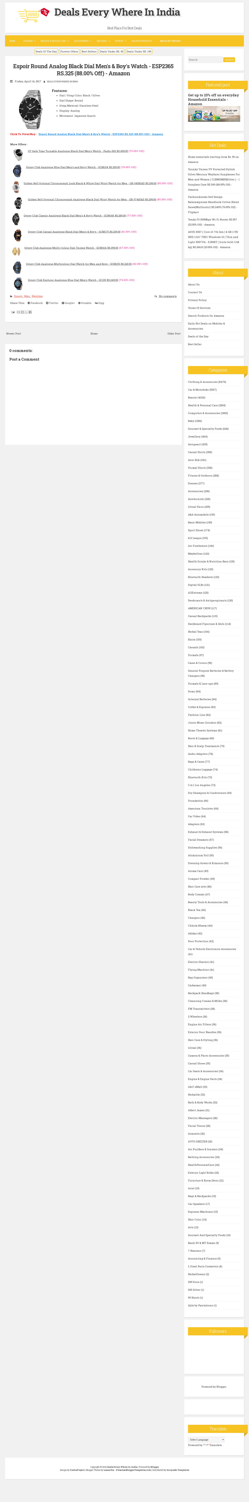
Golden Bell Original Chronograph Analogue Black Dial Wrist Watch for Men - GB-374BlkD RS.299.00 (92, 199)
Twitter (53, 303)
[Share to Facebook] (30, 312)
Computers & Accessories (204, 413)
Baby (191, 421)
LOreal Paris (196, 506)
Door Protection (198, 941)
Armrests (194, 1133)
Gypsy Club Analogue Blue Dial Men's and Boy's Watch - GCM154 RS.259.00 (73, 167)
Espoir (18, 296)
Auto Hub (194, 460)
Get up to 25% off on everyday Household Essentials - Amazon (213, 99)
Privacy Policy (197, 300)
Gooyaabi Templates (178, 1470)
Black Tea (194, 910)
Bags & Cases (196, 761)
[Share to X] (26, 312)
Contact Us (195, 292)
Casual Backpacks (200, 616)
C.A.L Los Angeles (199, 785)
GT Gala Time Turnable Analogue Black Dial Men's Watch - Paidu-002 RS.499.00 (78, 151)
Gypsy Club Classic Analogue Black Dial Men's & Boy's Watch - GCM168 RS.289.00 (75, 215)
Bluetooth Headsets (201, 577)
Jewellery (194, 436)
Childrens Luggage (200, 769)
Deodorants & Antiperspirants (207, 600)
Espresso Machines (201, 1211)
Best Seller (195, 344)
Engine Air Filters (200, 1024)
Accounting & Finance (202, 1258)
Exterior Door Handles (202, 1032)
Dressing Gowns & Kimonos (206, 863)
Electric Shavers (199, 962)
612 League (195, 538)
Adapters (194, 824)
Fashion (28, 41)
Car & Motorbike (198, 389)
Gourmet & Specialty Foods (205, 428)
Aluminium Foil (198, 855)
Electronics (81, 41)
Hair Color (195, 1219)
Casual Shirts (197, 452)
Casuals (193, 647)
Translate (215, 1445)
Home (12, 41)
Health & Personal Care (203, 405)
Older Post (174, 333)
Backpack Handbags (201, 993)
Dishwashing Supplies (203, 847)
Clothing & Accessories (203, 382)
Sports (119, 41)
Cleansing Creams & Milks (205, 1001)
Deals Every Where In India (117, 11)
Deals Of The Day (46, 51)
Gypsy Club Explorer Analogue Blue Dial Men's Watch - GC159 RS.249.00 (73, 280)
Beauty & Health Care (53, 41)
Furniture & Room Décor (203, 1180)
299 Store (194, 1282)
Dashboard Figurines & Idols (206, 624)
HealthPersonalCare (201, 1165)
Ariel (191, 1188)
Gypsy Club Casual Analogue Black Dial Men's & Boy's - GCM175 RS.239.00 (74, 231)
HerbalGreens (197, 1274)
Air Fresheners (198, 545)
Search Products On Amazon (206, 315)
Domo (192, 691)
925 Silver (194, 1289)
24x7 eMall (195, 1086)
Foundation (196, 800)
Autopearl (194, 444)
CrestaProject (77, 1470)
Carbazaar (195, 985)
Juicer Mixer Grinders (202, 722)
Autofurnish (196, 499)
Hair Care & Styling (200, 1040)
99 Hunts (194, 1297)
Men (27, 296)
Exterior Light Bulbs (201, 1172)
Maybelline (195, 553)
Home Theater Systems (203, 730)
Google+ (69, 303)
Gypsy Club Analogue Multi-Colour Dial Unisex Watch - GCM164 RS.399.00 (71, 247)
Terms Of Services (199, 308)
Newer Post (13, 333)
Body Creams (196, 894)
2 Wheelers (195, 1016)
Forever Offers (69, 51)
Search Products (141, 41)
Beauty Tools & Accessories (205, 902)
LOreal (192, 1047)
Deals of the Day (198, 336)
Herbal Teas (196, 631)
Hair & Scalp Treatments (204, 746)
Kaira (192, 639)
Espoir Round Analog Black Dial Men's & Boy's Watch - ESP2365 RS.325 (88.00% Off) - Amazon (93, 69)
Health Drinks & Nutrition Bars (208, 561)
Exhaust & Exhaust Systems (206, 832)
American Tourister (201, 808)
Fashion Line (197, 714)
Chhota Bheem (198, 925)
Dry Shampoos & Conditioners (207, 793)
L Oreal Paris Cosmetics (203, 1266)
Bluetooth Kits (198, 777)
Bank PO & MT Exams (202, 1243)
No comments (167, 296)
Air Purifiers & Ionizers (203, 1149)
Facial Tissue (197, 1125)
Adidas (193, 933)
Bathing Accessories (201, 1157)
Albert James (196, 1110)
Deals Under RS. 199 (139, 51)
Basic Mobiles (197, 522)
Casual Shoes (197, 1063)
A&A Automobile (198, 514)
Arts (191, 1227)
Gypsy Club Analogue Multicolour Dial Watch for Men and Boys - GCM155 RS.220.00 (79, 264)
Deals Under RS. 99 (111, 51)
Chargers (194, 917)
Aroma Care (196, 871)
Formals (193, 655)
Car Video (194, 816)
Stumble (85, 303)
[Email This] (18, 312)
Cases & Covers (198, 663)
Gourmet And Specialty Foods (207, 1235)
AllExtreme (195, 592)
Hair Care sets (197, 886)
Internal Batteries (200, 699)
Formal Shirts (197, 467)
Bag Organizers (198, 977)
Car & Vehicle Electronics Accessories (212, 949)
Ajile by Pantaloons (201, 1305)
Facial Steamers (198, 839)
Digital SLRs (196, 584)
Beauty (193, 397)
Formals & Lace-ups (201, 683)
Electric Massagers (200, 1118)
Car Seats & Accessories (203, 1071)
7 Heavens (195, 1250)
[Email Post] (12, 311)
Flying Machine (199, 969)
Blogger (221, 1386)
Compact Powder (199, 878)
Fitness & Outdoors (200, 475)
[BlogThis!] (22, 312)
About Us (194, 284)
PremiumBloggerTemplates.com (133, 1470)
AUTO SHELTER (198, 1141)
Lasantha (109, 1470)
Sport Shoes (196, 530)
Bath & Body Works (200, 1102)
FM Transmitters (199, 1008)
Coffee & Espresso (199, 707)
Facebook (36, 303)
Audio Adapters (198, 753)
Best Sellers (89, 51)
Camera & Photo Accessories (206, 1055)
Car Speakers (196, 1204)
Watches (102, 41)
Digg (101, 303)
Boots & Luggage (199, 738)
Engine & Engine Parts (202, 1079)
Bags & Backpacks (200, 1196)
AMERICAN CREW (199, 608)
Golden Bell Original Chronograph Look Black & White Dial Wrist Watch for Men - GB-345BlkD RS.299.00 (90, 183)
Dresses (193, 483)
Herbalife (194, 1094)
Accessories (196, 491)
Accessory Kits (198, 569)
